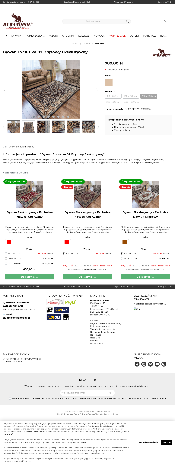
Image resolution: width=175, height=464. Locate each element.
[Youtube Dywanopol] (157, 364)
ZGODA (167, 442)
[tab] (5, 146)
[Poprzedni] (5, 89)
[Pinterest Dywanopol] (164, 364)
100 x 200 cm (113, 96)
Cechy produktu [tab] (17, 146)
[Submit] (109, 393)
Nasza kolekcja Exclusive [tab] (15, 172)
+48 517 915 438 (32, 2)
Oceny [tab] (30, 146)
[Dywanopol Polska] (162, 52)
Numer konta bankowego (102, 332)
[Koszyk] (171, 20)
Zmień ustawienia (148, 442)
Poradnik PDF (96, 343)
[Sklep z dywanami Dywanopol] (18, 21)
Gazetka (94, 340)
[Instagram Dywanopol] (144, 364)
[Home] (7, 35)
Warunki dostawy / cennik (102, 329)
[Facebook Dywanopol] (137, 364)
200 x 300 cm (149, 96)
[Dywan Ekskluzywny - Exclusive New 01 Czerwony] (29, 194)
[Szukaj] (127, 21)
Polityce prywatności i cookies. (17, 461)
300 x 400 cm (131, 102)
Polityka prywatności (100, 326)
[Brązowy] (109, 82)
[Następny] (97, 89)
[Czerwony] (9, 242)
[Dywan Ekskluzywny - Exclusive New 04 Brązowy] (145, 194)
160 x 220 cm (131, 96)
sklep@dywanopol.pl (16, 317)
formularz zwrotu (14, 361)
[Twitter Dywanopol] (150, 364)
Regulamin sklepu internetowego (106, 323)
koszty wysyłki (104, 411)
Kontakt (94, 320)
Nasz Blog (95, 338)
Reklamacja (95, 335)
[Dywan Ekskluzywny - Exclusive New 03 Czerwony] (87, 194)
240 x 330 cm (113, 102)
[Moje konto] (165, 21)
